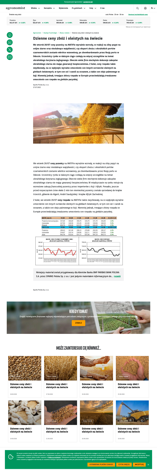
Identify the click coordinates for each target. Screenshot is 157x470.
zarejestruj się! (88, 2)
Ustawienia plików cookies (101, 465)
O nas (102, 8)
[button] (10, 35)
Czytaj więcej (124, 465)
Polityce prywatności (54, 457)
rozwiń (117, 276)
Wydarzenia (63, 8)
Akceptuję (139, 465)
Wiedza (34, 8)
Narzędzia (48, 8)
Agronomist (37, 33)
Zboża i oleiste (64, 33)
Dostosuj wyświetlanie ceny (138, 14)
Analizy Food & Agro (50, 33)
